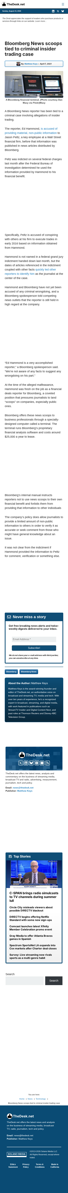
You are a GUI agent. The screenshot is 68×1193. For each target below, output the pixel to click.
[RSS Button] (47, 763)
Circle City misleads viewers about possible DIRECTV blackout (31, 909)
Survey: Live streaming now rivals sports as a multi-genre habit (30, 956)
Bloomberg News (29, 672)
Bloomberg (11, 672)
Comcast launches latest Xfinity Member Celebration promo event (30, 928)
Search (10, 974)
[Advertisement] (34, 205)
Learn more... (40, 21)
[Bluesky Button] (31, 763)
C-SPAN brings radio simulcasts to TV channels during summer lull (33, 897)
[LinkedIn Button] (26, 763)
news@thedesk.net (23, 787)
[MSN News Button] (42, 763)
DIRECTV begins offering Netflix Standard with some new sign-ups (30, 918)
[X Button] (20, 763)
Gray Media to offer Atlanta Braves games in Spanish (31, 937)
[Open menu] (63, 4)
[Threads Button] (36, 763)
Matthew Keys (31, 64)
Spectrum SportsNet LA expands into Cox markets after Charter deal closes (33, 947)
